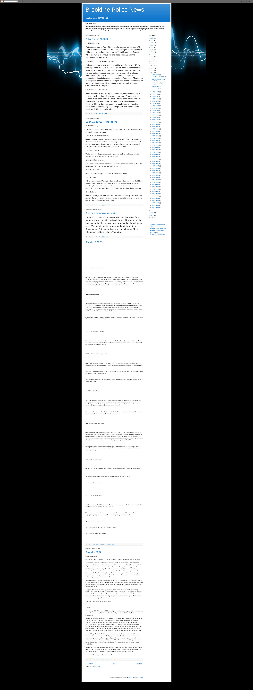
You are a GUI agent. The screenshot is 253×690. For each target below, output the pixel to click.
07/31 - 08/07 (155, 138)
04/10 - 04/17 (155, 175)
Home (114, 663)
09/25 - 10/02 (155, 119)
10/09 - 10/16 (155, 115)
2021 (152, 49)
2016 (152, 61)
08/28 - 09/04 (155, 129)
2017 (152, 59)
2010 (152, 210)
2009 (152, 213)
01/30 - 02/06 (155, 198)
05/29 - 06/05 (155, 159)
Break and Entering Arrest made (100, 213)
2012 (152, 70)
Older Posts (139, 663)
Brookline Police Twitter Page (158, 228)
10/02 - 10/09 (155, 117)
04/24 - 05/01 (155, 170)
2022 (152, 47)
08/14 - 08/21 (155, 133)
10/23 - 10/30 (155, 110)
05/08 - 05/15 (155, 166)
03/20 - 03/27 (155, 182)
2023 (152, 45)
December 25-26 (93, 552)
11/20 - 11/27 (155, 101)
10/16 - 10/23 (155, 112)
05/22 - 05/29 (155, 161)
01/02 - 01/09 (155, 207)
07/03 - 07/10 (155, 147)
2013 (152, 68)
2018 (152, 56)
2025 (152, 40)
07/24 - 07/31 (155, 140)
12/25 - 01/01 (155, 75)
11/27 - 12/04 (155, 99)
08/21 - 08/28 (155, 131)
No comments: (111, 113)
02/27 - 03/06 (155, 189)
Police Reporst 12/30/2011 (98, 39)
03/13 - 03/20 (155, 184)
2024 (152, 43)
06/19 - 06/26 (155, 152)
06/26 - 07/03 (155, 149)
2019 (152, 54)
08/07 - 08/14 (155, 136)
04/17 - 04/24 (155, 173)
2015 (152, 63)
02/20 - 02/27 (155, 191)
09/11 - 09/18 (155, 124)
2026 (152, 38)
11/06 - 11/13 (155, 106)
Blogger (140, 677)
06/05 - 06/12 (155, 156)
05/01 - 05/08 (155, 168)
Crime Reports (154, 232)
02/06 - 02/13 (155, 196)
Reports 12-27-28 (93, 242)
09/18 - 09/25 (155, 122)
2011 (152, 73)
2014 (152, 66)
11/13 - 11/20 (155, 103)
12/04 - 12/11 (155, 96)
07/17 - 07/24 (155, 143)
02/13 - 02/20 (155, 193)
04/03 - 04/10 (155, 177)
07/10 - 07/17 (155, 145)
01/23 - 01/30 (155, 200)
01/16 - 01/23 (155, 203)
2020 (152, 52)
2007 (152, 217)
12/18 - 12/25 (155, 92)
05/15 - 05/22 (155, 163)
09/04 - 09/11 (155, 126)
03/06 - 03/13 (155, 186)
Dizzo (129, 677)
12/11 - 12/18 (155, 94)
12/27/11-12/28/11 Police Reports (101, 122)
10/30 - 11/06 (155, 108)
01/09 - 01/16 (155, 205)
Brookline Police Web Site (157, 230)
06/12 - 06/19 (155, 154)
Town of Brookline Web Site (157, 234)
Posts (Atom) (96, 666)
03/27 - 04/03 (155, 180)
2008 (152, 215)
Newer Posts (89, 663)
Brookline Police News (114, 9)
